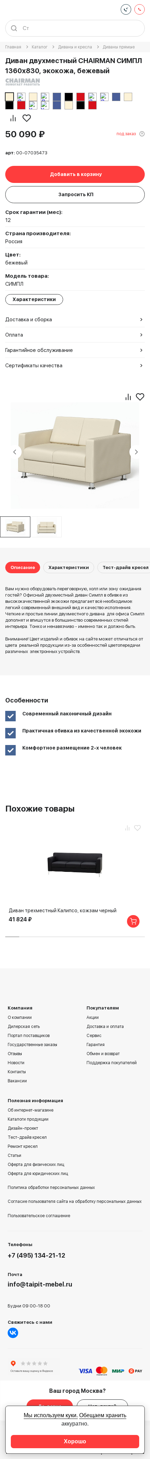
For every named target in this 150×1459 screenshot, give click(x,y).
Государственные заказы (32, 1044)
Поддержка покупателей (112, 1062)
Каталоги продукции (28, 1119)
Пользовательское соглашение (39, 1215)
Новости (16, 1062)
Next (136, 452)
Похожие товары (40, 809)
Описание (22, 567)
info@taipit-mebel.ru (40, 1284)
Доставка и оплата (105, 1026)
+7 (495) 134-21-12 (36, 1255)
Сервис (94, 1035)
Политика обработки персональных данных (51, 1187)
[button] (12, 936)
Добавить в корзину (76, 174)
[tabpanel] (46, 526)
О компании (20, 1017)
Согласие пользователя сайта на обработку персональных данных (75, 1201)
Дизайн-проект (23, 1128)
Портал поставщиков (29, 1035)
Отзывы (15, 1053)
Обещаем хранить (102, 1415)
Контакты (17, 1071)
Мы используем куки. (51, 1415)
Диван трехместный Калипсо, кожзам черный (63, 910)
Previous (15, 452)
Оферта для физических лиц (36, 1164)
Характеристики (68, 567)
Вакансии (17, 1080)
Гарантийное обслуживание (39, 350)
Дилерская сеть (24, 1026)
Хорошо (75, 1441)
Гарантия (96, 1044)
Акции (93, 1017)
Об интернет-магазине (30, 1110)
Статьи (14, 1155)
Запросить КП (75, 194)
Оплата (14, 335)
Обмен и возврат (103, 1053)
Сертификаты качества (33, 365)
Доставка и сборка (28, 319)
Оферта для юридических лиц (38, 1173)
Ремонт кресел (23, 1146)
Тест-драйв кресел (126, 567)
